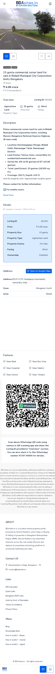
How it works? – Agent (15, 644)
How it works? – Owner (16, 640)
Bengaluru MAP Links (15, 596)
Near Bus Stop (39, 361)
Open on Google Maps (40, 271)
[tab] (6, 56)
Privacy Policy (11, 609)
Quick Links (10, 591)
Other (14, 67)
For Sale (7, 67)
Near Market (38, 368)
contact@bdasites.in (17, 569)
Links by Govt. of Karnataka (17, 600)
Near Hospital (13, 368)
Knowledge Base (13, 631)
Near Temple (38, 374)
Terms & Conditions (14, 604)
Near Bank (11, 361)
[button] (41, 56)
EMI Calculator (12, 587)
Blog (7, 626)
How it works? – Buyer (15, 635)
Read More (8, 195)
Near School (12, 374)
